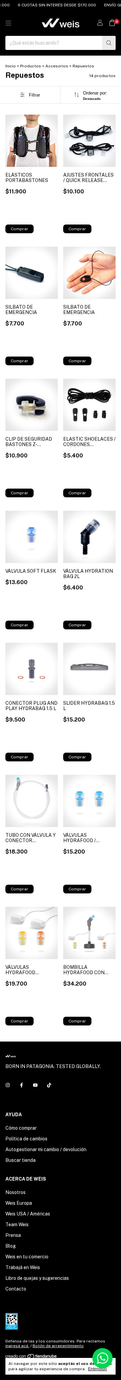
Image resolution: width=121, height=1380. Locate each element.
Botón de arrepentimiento (58, 1345)
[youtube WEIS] (35, 1085)
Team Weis (17, 1224)
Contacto (15, 1289)
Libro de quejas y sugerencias (37, 1278)
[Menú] (8, 23)
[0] (112, 23)
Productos (30, 66)
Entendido (97, 1369)
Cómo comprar (21, 1128)
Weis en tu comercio (26, 1256)
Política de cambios (26, 1138)
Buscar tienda (20, 1160)
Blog (10, 1246)
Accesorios (56, 66)
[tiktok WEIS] (49, 1085)
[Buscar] (109, 43)
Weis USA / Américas (27, 1213)
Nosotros (15, 1192)
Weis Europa (18, 1203)
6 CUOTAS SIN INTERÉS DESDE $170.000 (51, 5)
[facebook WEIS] (21, 1085)
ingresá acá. (17, 1345)
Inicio (10, 66)
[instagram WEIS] (7, 1085)
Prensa (13, 1235)
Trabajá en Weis (22, 1267)
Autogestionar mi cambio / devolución (45, 1149)
